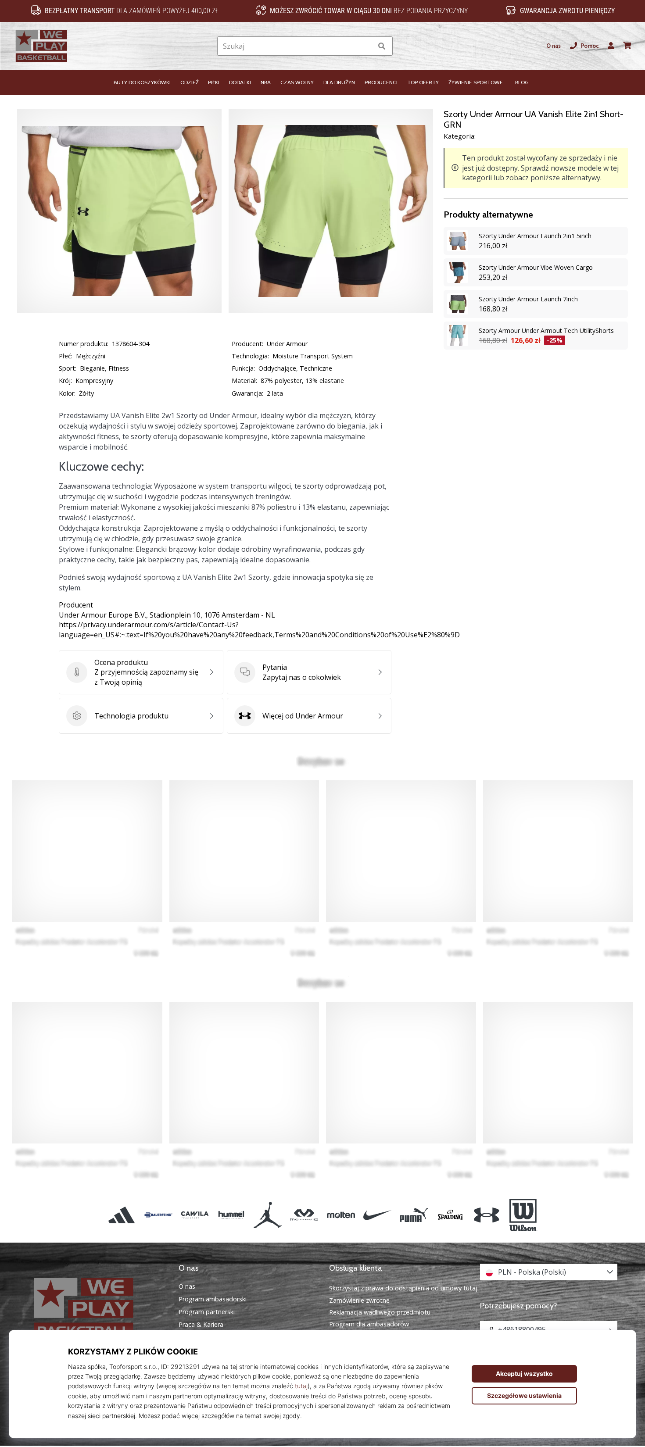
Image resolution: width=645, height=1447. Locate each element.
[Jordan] (268, 1215)
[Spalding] (450, 1215)
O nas (553, 46)
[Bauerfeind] (158, 1215)
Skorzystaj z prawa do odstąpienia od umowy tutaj (403, 1288)
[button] (366, 46)
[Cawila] (194, 1215)
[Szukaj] (381, 46)
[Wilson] (523, 1215)
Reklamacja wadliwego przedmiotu (379, 1312)
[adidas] (122, 1215)
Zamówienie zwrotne (359, 1300)
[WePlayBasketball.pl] (96, 1309)
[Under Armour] (487, 1215)
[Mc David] (304, 1215)
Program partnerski (207, 1312)
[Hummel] (231, 1215)
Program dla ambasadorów (369, 1324)
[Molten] (340, 1215)
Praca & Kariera (201, 1325)
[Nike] (377, 1215)
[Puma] (413, 1215)
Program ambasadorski (213, 1299)
